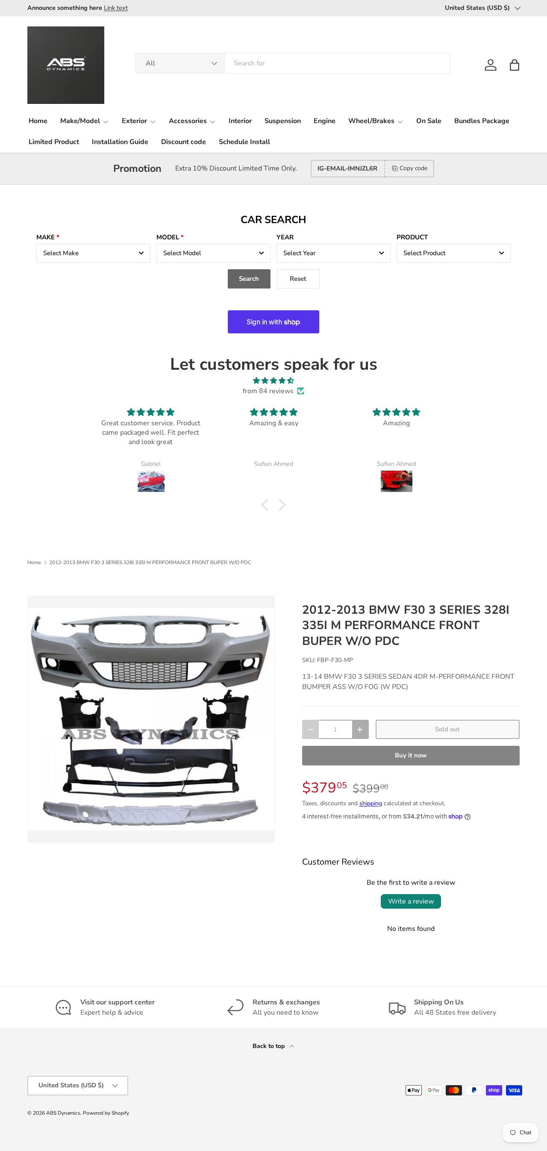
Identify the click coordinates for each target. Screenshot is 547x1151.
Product (412, 237)
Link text (116, 7)
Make (45, 237)
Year (285, 237)
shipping (370, 803)
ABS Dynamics (63, 1113)
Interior (240, 121)
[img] (273, 380)
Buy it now (411, 755)
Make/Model (80, 121)
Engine (324, 121)
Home (38, 121)
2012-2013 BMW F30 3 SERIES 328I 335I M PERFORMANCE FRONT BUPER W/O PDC (150, 562)
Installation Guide (120, 142)
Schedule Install (244, 142)
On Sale (428, 121)
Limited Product (54, 142)
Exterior (134, 121)
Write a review (411, 901)
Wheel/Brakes (371, 121)
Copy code (413, 168)
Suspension (283, 121)
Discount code (183, 142)
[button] (514, 65)
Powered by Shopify (106, 1113)
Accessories (188, 121)
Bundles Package (481, 121)
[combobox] (292, 63)
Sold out (447, 729)
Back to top (269, 1046)
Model (167, 237)
